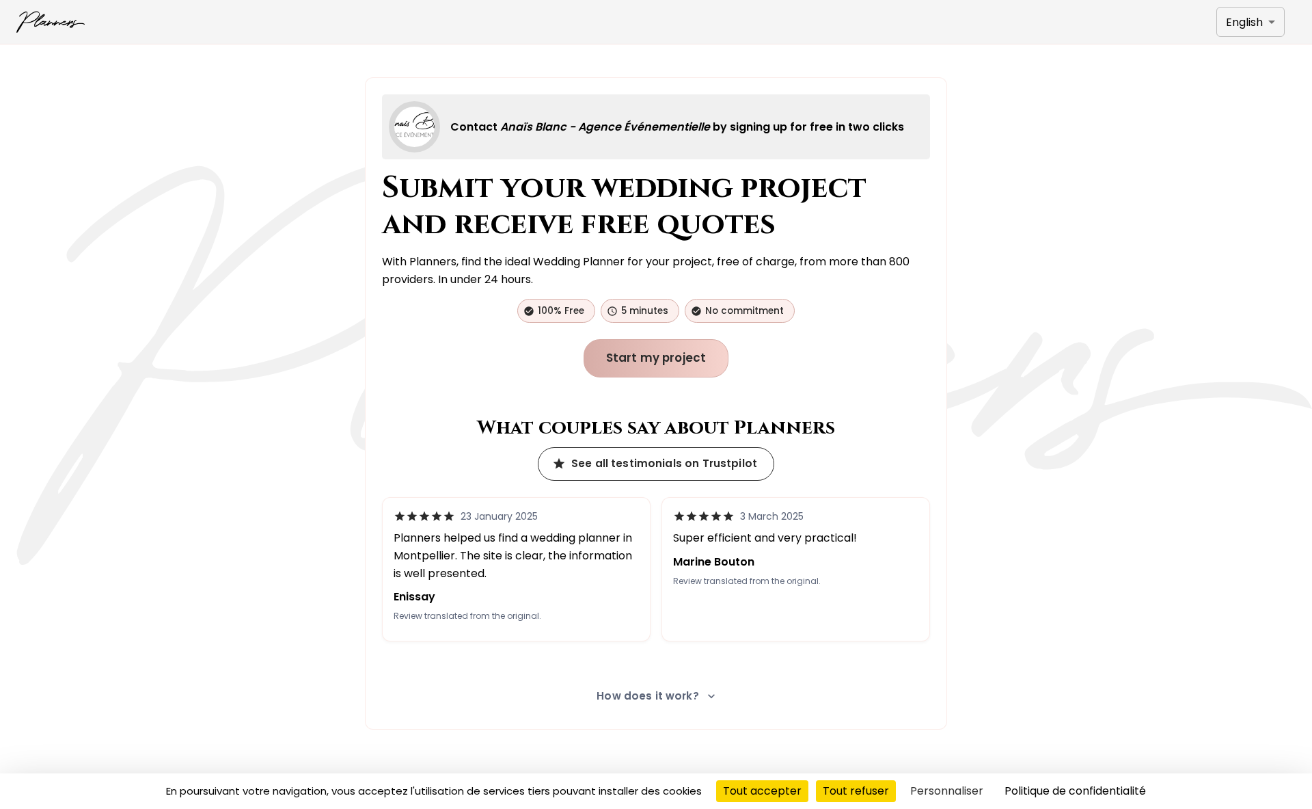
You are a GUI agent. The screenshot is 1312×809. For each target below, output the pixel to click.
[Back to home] (50, 21)
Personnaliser (946, 791)
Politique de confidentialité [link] (1075, 791)
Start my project (656, 357)
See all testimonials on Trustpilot (664, 463)
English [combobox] (1244, 22)
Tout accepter (762, 791)
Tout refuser (856, 791)
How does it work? (648, 696)
